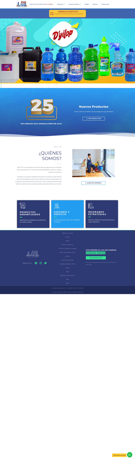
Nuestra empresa (74, 4)
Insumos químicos (67, 244)
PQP (67, 279)
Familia (67, 237)
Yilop (67, 271)
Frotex (67, 241)
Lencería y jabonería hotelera (67, 248)
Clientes (95, 4)
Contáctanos (105, 4)
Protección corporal (67, 260)
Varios (67, 267)
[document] (67, 307)
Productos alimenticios (67, 275)
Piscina (67, 256)
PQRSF (87, 4)
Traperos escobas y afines (67, 264)
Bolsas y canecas (67, 233)
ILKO (67, 283)
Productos (60, 4)
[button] (67, 84)
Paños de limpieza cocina (67, 252)
